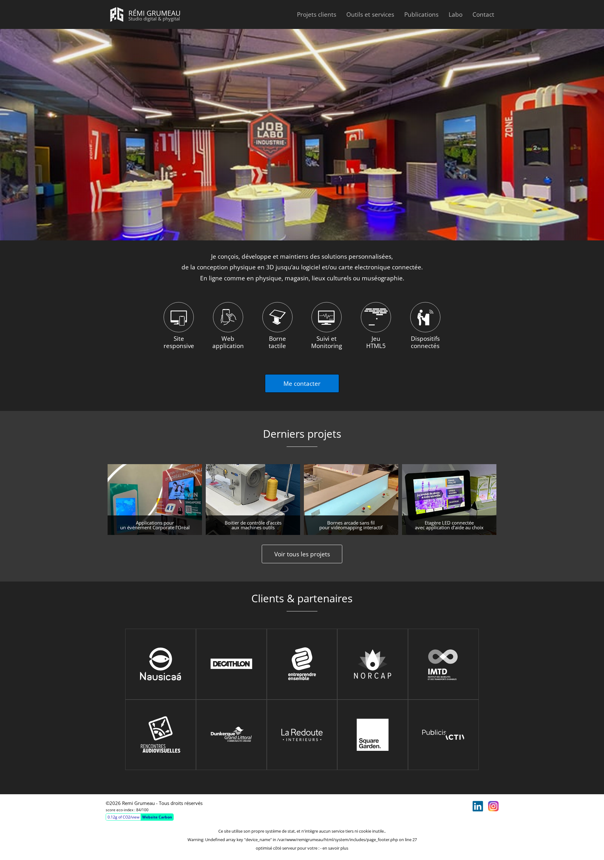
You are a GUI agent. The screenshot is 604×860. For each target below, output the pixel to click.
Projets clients (316, 14)
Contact (483, 14)
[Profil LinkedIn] (478, 806)
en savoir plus (335, 848)
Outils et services (370, 14)
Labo (455, 14)
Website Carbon (157, 817)
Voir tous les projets (302, 554)
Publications (421, 14)
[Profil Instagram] (493, 806)
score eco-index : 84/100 (127, 809)
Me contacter (302, 383)
